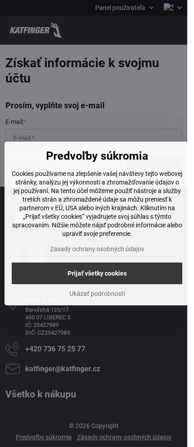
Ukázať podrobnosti (97, 293)
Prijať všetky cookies (97, 273)
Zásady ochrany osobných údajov (97, 249)
